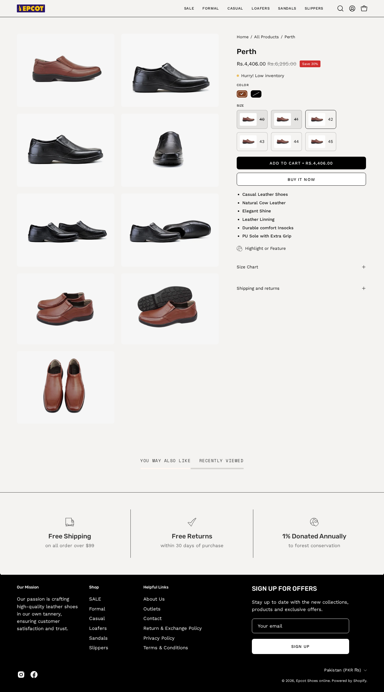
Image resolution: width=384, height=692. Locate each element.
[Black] (256, 94)
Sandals (98, 638)
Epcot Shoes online (313, 680)
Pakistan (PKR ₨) (342, 670)
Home (243, 36)
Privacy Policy (159, 638)
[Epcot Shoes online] (31, 8)
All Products (266, 36)
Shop (94, 587)
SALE (95, 599)
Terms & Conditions (165, 647)
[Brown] (242, 94)
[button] (340, 8)
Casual (97, 618)
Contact (152, 618)
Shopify (359, 680)
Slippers (98, 647)
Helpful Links (155, 587)
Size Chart (247, 266)
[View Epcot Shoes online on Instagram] (21, 674)
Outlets (152, 609)
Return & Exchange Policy (172, 628)
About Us (154, 599)
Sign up (300, 646)
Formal (97, 609)
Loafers (98, 628)
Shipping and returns (258, 288)
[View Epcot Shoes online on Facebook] (34, 674)
